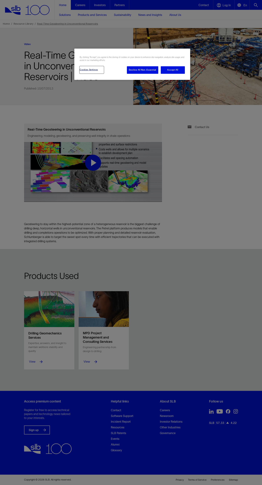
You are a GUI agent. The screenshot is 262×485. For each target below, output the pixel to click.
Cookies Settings (89, 70)
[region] (132, 64)
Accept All (172, 70)
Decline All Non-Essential (142, 70)
